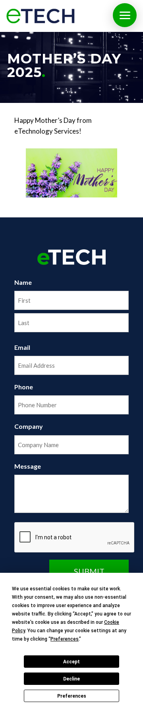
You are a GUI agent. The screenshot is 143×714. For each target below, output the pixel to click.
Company (28, 426)
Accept (71, 662)
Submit (89, 571)
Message (27, 466)
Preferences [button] (64, 639)
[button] (125, 15)
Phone (23, 387)
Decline (71, 679)
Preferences (71, 696)
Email (22, 347)
